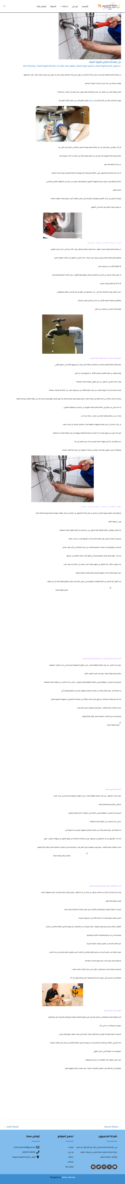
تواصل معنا (41, 6)
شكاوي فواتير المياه (85, 66)
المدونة (53, 6)
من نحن (75, 6)
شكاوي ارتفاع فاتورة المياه (107, 66)
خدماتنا (65, 6)
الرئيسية (85, 6)
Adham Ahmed (68, 1177)
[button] (61, 6)
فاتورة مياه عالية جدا (66, 66)
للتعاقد (103, 83)
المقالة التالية (11, 1127)
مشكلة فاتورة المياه (46, 66)
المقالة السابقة (112, 1127)
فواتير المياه (93, 100)
